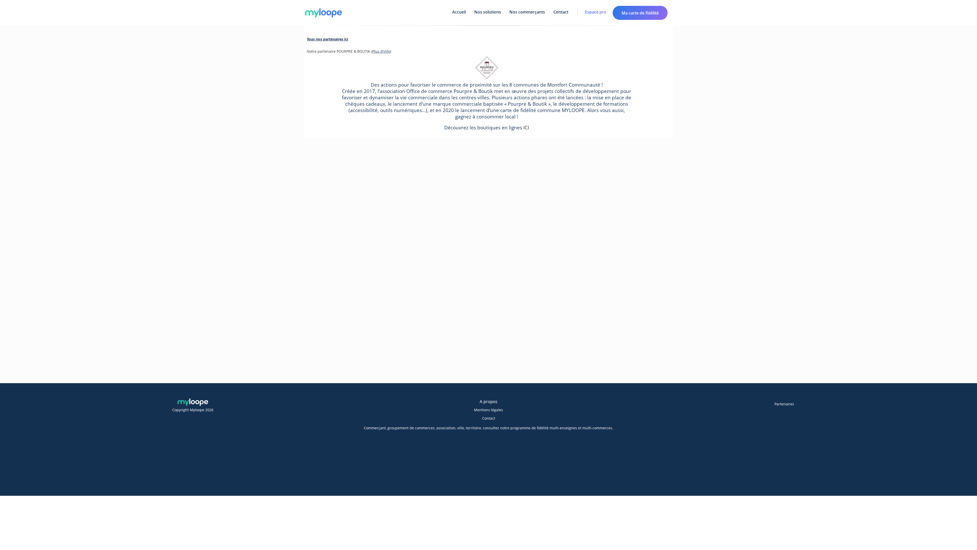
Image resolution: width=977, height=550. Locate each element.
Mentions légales (488, 409)
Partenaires (784, 404)
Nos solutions (487, 12)
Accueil (459, 12)
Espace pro (595, 12)
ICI (526, 127)
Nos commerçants (527, 12)
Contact (560, 12)
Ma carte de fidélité (640, 13)
